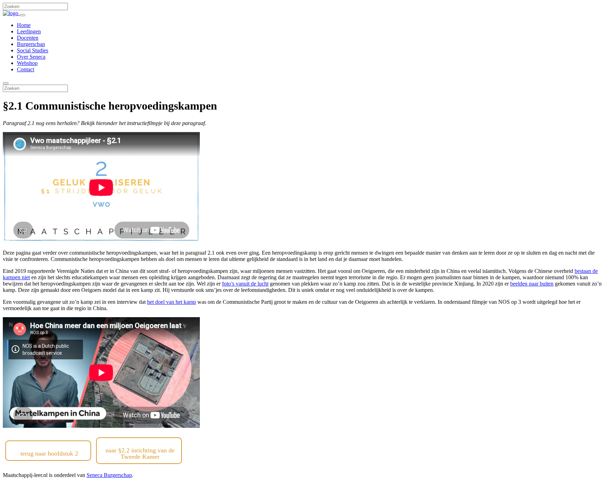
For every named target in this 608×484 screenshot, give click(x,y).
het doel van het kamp (171, 302)
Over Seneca (31, 57)
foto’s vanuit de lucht (245, 284)
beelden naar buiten (531, 284)
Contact (25, 69)
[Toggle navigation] (22, 15)
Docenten (27, 38)
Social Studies (32, 50)
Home (24, 25)
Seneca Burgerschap (109, 475)
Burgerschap (31, 44)
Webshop (27, 63)
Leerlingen (29, 31)
